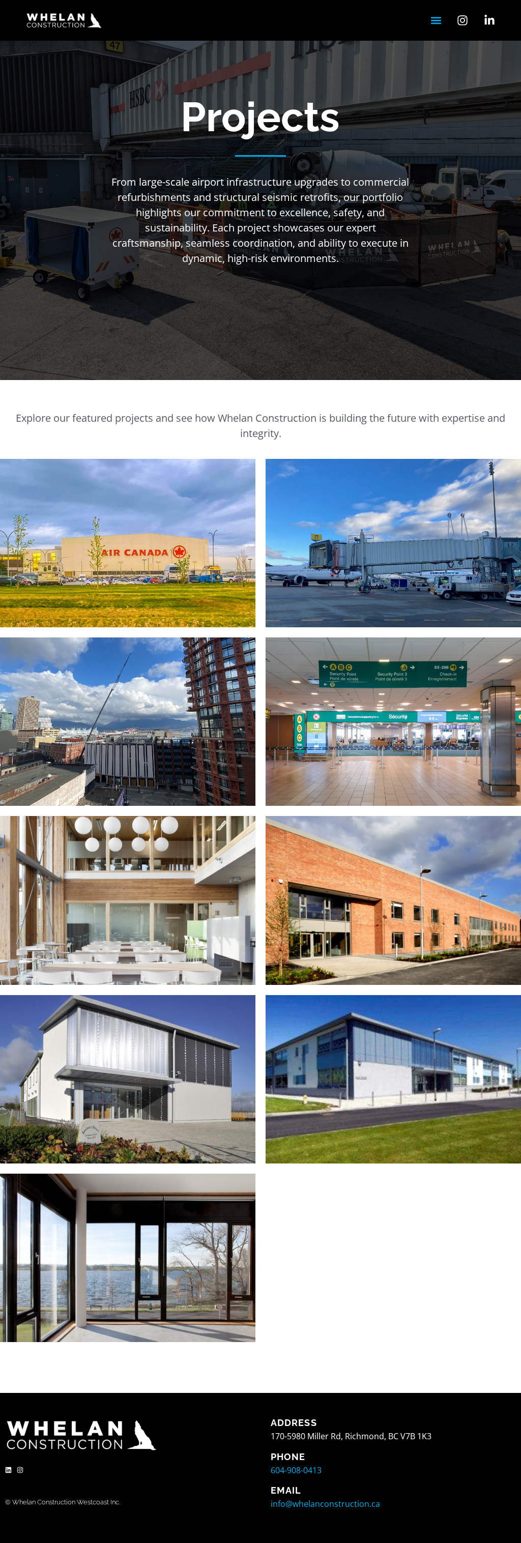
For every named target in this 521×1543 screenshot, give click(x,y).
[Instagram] (20, 1470)
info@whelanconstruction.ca (325, 1503)
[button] (435, 20)
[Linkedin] (8, 1470)
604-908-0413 (296, 1470)
